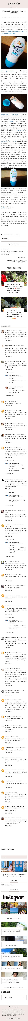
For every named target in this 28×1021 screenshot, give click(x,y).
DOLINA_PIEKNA (9, 361)
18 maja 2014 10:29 (15, 668)
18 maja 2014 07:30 (20, 637)
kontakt (5, 857)
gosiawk (7, 594)
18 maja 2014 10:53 (18, 690)
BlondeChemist (13, 387)
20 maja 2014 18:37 (19, 806)
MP (6, 792)
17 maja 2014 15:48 (16, 330)
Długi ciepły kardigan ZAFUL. (11, 968)
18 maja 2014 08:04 (16, 652)
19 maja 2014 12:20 (12, 792)
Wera (6, 561)
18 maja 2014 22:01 (16, 757)
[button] (7, 6)
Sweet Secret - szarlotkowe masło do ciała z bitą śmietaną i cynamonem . (12, 253)
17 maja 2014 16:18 (13, 401)
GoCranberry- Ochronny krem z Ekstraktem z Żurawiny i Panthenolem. (17, 261)
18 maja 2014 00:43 (16, 606)
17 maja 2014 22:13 (15, 594)
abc (6, 401)
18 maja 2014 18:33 (20, 747)
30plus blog (14, 3)
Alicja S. (7, 817)
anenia (7, 668)
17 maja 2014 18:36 (17, 479)
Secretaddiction (10, 434)
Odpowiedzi (10, 372)
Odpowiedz (8, 340)
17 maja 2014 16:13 (19, 361)
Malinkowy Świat (10, 585)
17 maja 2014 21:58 (21, 585)
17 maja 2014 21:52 (16, 574)
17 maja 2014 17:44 (18, 423)
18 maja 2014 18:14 (13, 736)
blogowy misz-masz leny (12, 525)
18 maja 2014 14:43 (16, 725)
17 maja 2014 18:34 (16, 447)
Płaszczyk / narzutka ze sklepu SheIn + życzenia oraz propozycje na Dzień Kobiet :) (11, 981)
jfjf (6, 736)
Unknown (8, 410)
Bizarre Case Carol (11, 510)
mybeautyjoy (9, 806)
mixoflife (8, 757)
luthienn (7, 330)
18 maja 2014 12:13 (16, 699)
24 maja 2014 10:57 (16, 817)
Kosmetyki (5, 238)
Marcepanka (9, 423)
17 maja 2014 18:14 (21, 434)
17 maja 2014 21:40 (14, 561)
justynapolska (9, 747)
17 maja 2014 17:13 (16, 410)
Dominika (7, 725)
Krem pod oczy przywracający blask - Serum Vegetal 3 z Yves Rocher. (11, 931)
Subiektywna (9, 690)
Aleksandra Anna (10, 345)
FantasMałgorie (10, 637)
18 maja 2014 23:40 (16, 781)
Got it (18, 1018)
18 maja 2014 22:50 (19, 770)
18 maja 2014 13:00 (16, 716)
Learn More (11, 1018)
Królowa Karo (9, 770)
